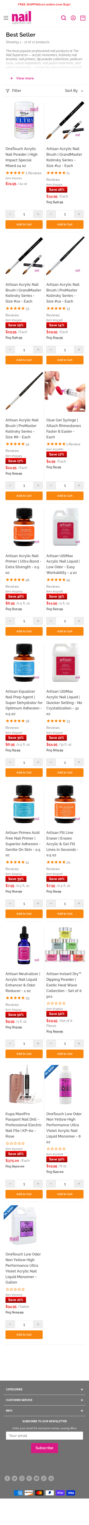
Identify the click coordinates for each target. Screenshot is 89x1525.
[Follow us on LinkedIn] (51, 1478)
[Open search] (63, 17)
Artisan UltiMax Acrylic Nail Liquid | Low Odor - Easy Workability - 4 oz (63, 564)
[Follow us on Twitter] (14, 1478)
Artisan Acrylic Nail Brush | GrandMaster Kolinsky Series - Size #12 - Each (64, 157)
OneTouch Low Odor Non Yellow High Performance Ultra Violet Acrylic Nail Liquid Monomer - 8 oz (64, 1128)
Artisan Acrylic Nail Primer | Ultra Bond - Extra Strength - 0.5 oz (23, 564)
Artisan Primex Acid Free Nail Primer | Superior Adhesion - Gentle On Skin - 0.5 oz (23, 844)
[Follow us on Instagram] (22, 1478)
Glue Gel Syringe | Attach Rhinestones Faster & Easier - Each (63, 428)
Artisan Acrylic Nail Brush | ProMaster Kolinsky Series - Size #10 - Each (62, 292)
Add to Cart (23, 224)
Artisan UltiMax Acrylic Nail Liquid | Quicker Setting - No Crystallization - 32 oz (64, 702)
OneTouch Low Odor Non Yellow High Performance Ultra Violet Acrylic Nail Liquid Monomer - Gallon (23, 1268)
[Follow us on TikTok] (44, 1478)
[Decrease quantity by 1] (10, 214)
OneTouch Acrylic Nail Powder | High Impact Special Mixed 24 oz (21, 157)
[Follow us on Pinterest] (29, 1478)
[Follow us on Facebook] (7, 1478)
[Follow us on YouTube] (36, 1478)
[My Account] (73, 17)
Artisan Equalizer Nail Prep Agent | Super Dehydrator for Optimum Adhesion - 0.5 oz (24, 702)
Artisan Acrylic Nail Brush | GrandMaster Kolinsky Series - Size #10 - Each (23, 292)
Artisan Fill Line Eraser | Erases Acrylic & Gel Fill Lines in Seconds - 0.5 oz (62, 844)
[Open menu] (6, 18)
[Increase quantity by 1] (38, 214)
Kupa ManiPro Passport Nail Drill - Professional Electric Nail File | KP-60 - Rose (23, 1125)
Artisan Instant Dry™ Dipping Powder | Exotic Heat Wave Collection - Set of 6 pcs (64, 985)
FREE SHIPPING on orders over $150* (44, 4)
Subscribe (45, 1448)
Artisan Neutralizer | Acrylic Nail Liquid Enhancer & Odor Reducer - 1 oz (22, 982)
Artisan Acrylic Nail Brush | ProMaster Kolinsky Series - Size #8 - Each (22, 428)
